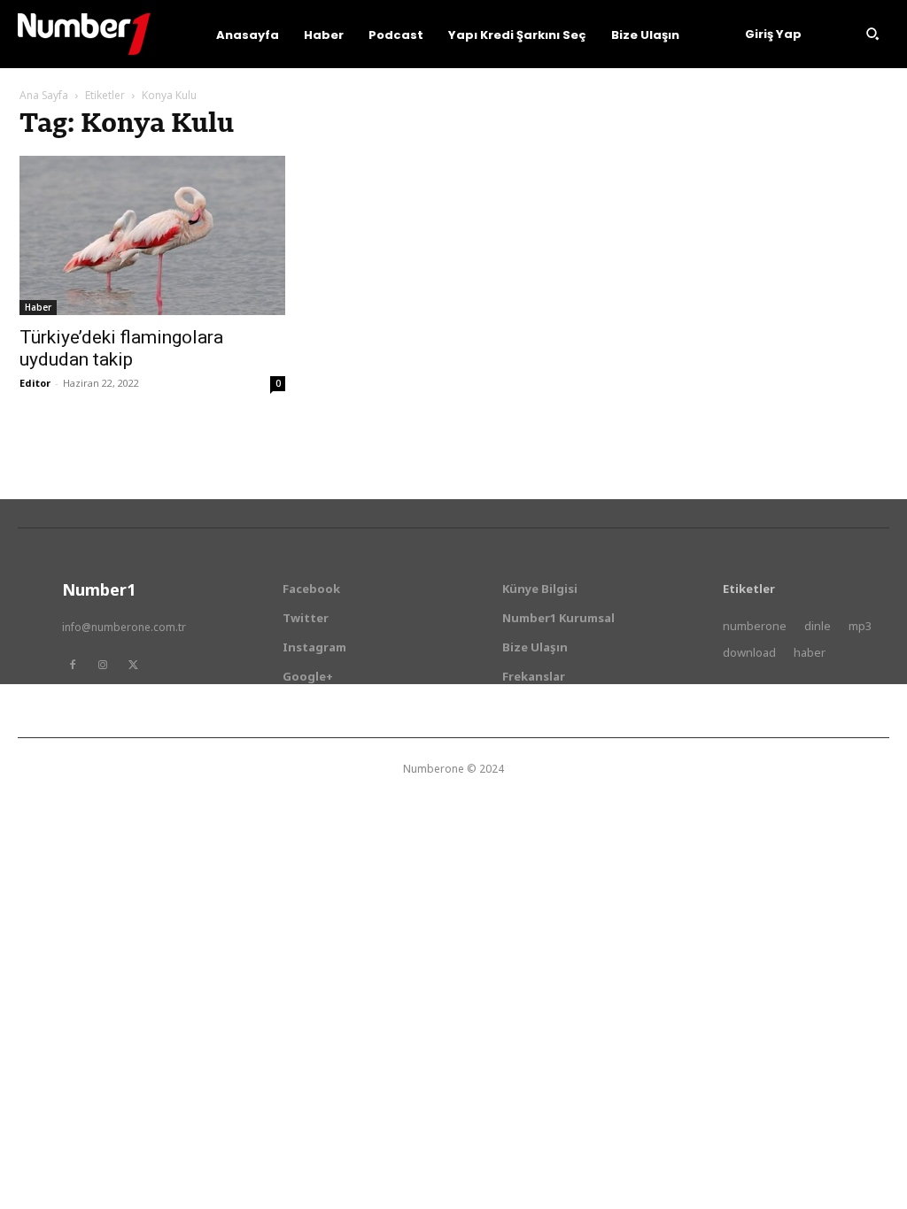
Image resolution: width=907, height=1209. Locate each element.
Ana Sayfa (43, 95)
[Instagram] (102, 664)
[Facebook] (72, 664)
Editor (34, 382)
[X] (132, 664)
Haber (38, 307)
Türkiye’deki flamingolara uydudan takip (121, 348)
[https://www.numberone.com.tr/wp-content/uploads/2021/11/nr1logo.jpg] (84, 34)
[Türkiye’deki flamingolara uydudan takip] (152, 235)
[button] (872, 33)
